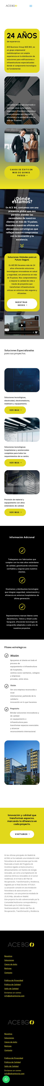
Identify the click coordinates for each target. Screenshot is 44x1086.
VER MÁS (15, 410)
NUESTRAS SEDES (21, 303)
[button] (6, 1079)
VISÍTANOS (21, 834)
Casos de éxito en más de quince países (21, 173)
